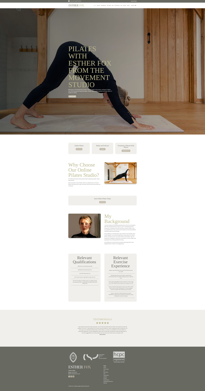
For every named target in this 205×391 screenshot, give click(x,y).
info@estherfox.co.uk (75, 373)
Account (133, 5)
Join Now (79, 149)
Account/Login (134, 1)
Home (95, 5)
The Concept (106, 369)
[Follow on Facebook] (69, 376)
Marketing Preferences (108, 381)
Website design (77, 386)
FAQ (121, 5)
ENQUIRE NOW (126, 150)
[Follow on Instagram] (71, 376)
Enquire (102, 149)
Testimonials (117, 5)
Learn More (72, 96)
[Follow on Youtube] (73, 376)
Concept (98, 5)
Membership (103, 5)
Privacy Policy (106, 379)
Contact (124, 5)
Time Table (109, 5)
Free (112, 5)
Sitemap (105, 383)
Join (104, 370)
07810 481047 (74, 372)
